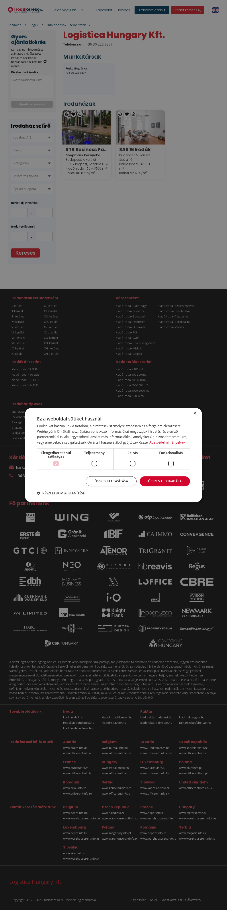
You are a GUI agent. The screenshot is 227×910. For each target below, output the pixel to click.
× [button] (195, 413)
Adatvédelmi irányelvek (167, 442)
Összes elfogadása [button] (165, 481)
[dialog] (113, 455)
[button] (61, 493)
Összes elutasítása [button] (111, 481)
